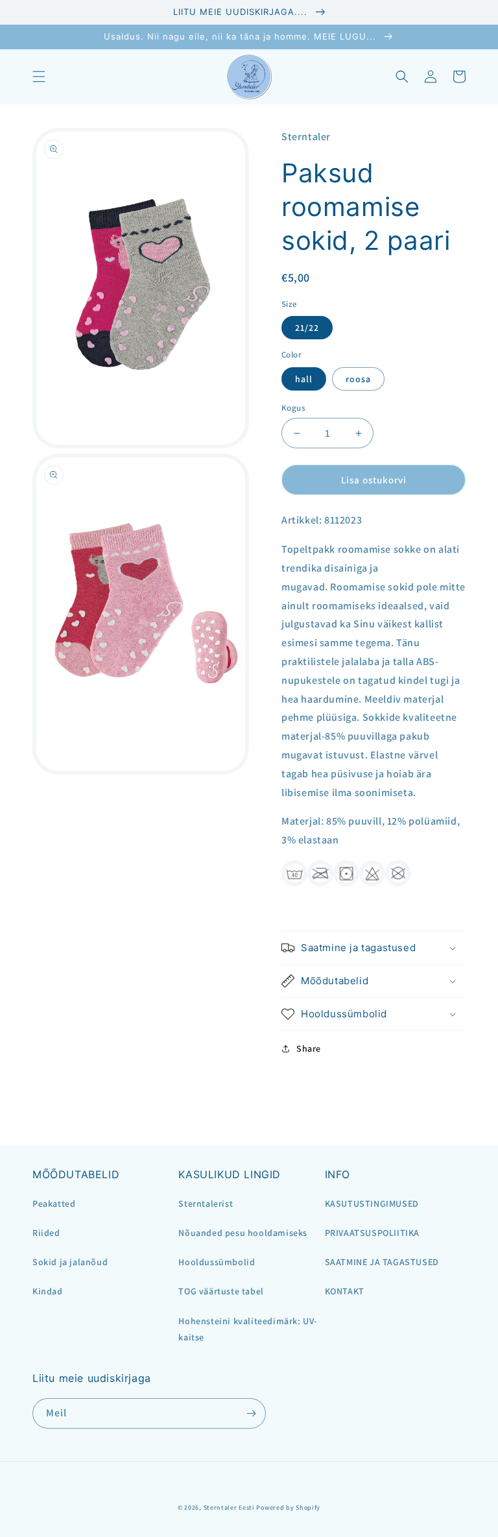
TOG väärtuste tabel (220, 1291)
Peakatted (53, 1203)
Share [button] (308, 1048)
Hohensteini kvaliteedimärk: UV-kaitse (247, 1329)
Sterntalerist (205, 1203)
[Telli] (251, 1413)
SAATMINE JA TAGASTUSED (382, 1262)
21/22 (307, 327)
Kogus (293, 407)
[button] (39, 76)
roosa (358, 379)
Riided (46, 1233)
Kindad (47, 1291)
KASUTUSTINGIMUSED (372, 1203)
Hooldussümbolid (216, 1262)
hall (304, 379)
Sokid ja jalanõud (70, 1262)
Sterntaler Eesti (229, 1507)
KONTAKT (344, 1291)
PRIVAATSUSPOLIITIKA (372, 1233)
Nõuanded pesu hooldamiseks (242, 1233)
